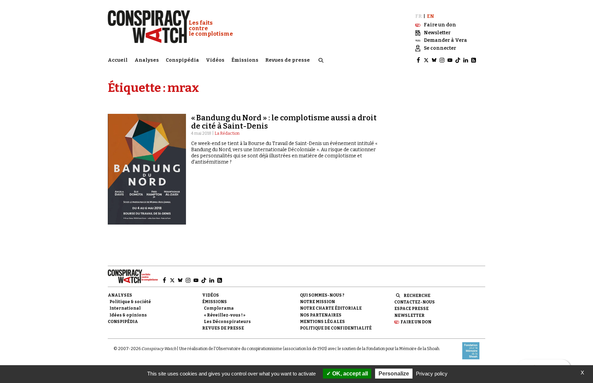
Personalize (394, 373)
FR (418, 16)
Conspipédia (182, 60)
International (125, 308)
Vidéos (215, 60)
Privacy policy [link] (431, 373)
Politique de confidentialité (336, 328)
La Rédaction (227, 133)
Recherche (417, 295)
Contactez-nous (414, 302)
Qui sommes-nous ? (322, 295)
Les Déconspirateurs (227, 321)
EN (430, 16)
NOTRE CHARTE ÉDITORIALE (331, 308)
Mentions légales (322, 321)
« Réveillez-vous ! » (224, 315)
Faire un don (415, 322)
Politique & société (130, 301)
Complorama (219, 308)
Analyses (147, 60)
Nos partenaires (320, 315)
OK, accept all (349, 373)
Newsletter (409, 315)
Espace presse (411, 308)
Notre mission (317, 301)
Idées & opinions (128, 315)
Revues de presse (287, 60)
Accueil (118, 60)
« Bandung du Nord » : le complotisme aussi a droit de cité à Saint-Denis (283, 122)
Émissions (244, 60)
